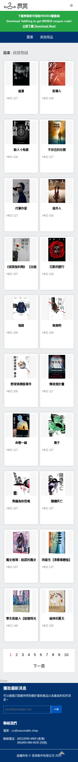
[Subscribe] (56, 709)
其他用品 (46, 37)
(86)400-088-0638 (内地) (32, 742)
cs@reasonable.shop (24, 730)
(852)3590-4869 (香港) (31, 738)
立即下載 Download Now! (39, 26)
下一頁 (39, 666)
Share (3, 680)
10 (66, 655)
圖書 (30, 37)
